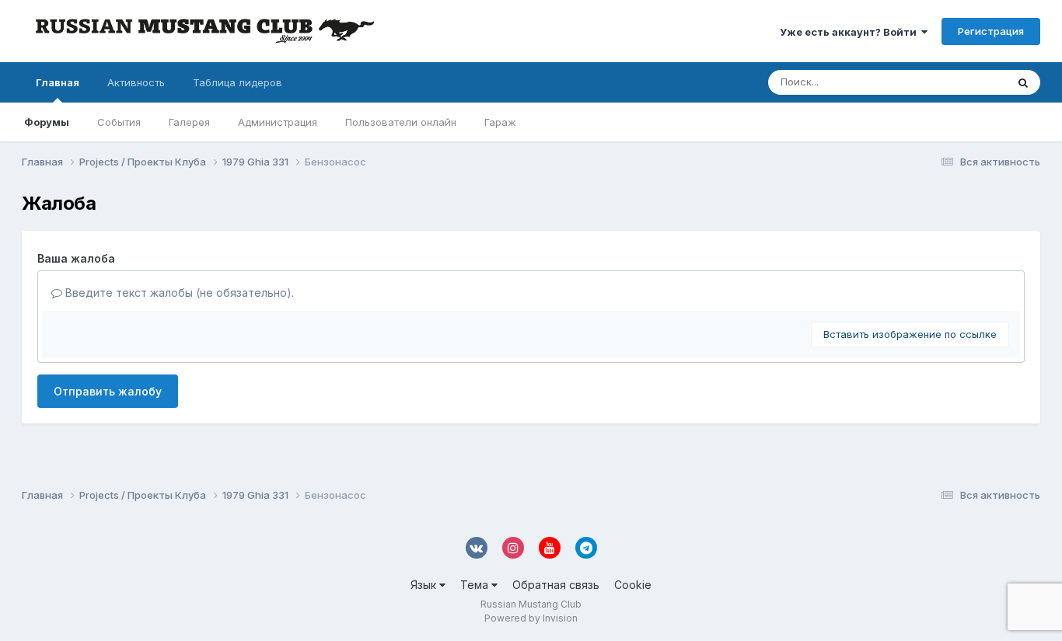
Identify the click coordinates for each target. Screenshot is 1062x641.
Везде (970, 82)
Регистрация (991, 31)
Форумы (46, 122)
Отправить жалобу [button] (108, 391)
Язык (424, 584)
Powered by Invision (531, 618)
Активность (136, 82)
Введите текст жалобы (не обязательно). (178, 292)
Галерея (189, 122)
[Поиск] (1023, 82)
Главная (57, 82)
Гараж (500, 122)
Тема (475, 584)
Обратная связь (555, 584)
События (119, 122)
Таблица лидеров (237, 82)
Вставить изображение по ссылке (910, 334)
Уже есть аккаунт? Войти (850, 32)
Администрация (277, 122)
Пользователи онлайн (400, 122)
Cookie (633, 584)
